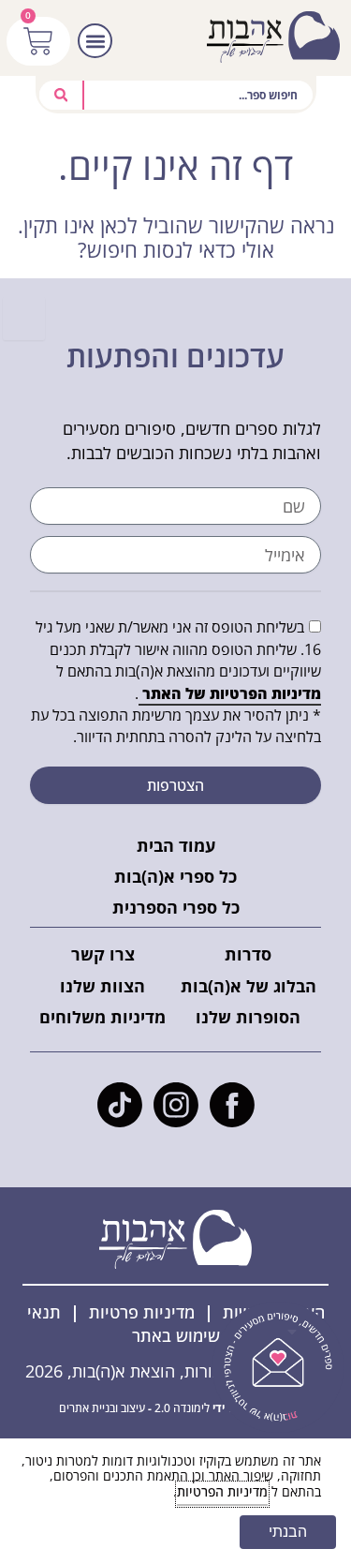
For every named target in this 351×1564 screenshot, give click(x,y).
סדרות (248, 954)
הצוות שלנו (102, 986)
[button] (95, 40)
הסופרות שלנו (248, 1016)
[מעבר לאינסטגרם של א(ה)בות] (176, 1104)
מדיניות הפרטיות (222, 1491)
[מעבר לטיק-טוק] (119, 1104)
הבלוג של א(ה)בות (248, 986)
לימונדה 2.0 (182, 1408)
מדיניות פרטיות (142, 1312)
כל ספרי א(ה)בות (175, 876)
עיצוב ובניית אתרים (102, 1408)
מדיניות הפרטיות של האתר (230, 693)
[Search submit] (62, 95)
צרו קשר (103, 954)
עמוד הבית (176, 845)
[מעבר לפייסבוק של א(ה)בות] (232, 1104)
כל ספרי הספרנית (176, 907)
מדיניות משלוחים (102, 1016)
